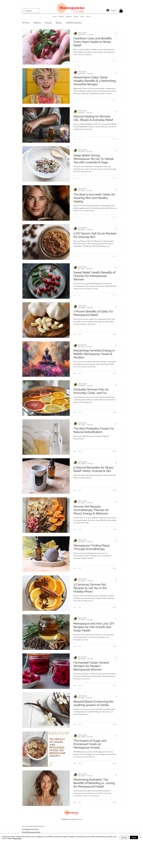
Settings (124, 837)
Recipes (48, 23)
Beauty (59, 23)
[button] (121, 10)
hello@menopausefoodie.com (71, 824)
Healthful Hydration (74, 23)
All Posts (25, 23)
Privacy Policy (17, 838)
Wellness (37, 23)
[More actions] (116, 33)
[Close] (140, 837)
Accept (134, 837)
